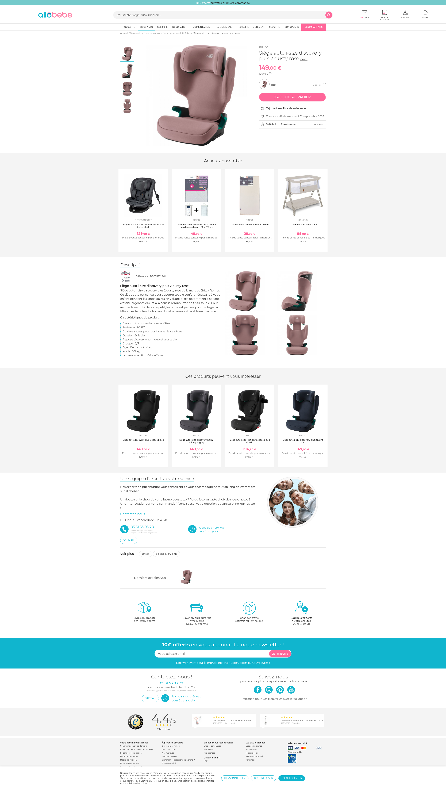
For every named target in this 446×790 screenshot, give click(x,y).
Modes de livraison (128, 760)
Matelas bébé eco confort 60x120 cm (249, 224)
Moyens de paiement (129, 763)
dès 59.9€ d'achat (145, 619)
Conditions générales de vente (133, 746)
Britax (263, 46)
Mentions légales (169, 756)
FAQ (205, 761)
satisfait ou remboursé (249, 619)
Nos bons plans (169, 749)
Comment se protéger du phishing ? (178, 760)
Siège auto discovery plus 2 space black (143, 440)
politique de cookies (136, 783)
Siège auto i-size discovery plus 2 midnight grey (196, 441)
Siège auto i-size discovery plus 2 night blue (303, 441)
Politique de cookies (129, 756)
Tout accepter (291, 778)
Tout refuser (263, 778)
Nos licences (209, 753)
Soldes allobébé (169, 763)
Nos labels (208, 749)
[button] (270, 73)
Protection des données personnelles (136, 749)
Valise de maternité (254, 756)
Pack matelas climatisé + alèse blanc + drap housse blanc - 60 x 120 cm (196, 225)
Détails (303, 59)
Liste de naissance (254, 746)
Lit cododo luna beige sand (303, 224)
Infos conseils (251, 749)
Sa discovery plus (166, 553)
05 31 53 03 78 (301, 623)
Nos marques (168, 753)
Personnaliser (234, 778)
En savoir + (319, 124)
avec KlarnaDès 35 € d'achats (197, 620)
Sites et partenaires (212, 746)
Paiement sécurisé (297, 743)
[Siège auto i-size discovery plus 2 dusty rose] (186, 577)
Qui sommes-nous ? (171, 746)
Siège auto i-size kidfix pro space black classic (250, 441)
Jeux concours (252, 753)
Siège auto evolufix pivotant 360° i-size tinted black (143, 225)
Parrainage (250, 760)
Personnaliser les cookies (131, 753)
